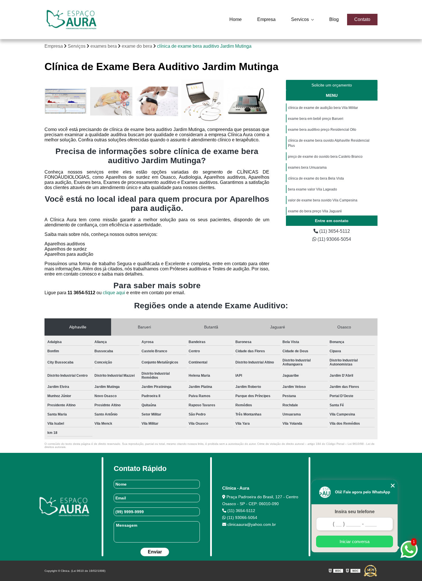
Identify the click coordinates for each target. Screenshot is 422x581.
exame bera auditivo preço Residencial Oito (322, 130)
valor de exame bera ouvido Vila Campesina (322, 200)
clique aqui (114, 292)
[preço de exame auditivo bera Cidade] (202, 101)
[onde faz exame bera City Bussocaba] (65, 101)
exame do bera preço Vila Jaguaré (315, 211)
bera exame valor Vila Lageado (312, 189)
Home (235, 19)
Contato (362, 19)
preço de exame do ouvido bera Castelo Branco (325, 157)
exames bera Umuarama (307, 168)
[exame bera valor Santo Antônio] (248, 101)
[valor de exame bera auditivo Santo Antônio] (111, 101)
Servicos (300, 19)
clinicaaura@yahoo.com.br (251, 524)
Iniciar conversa (354, 541)
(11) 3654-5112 (334, 231)
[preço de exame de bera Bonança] (156, 101)
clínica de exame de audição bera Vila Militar (323, 108)
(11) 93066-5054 (333, 239)
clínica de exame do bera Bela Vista (316, 178)
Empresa (266, 19)
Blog (334, 19)
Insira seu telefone (355, 511)
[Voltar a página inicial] (71, 19)
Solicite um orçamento (331, 85)
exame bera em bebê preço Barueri (315, 119)
